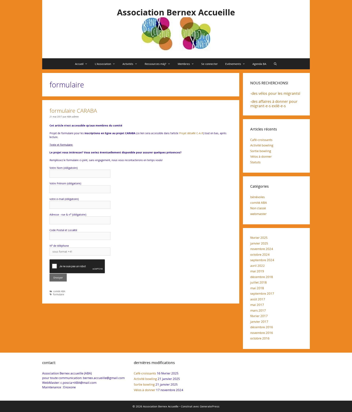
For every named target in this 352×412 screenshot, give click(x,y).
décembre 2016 (261, 327)
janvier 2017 (259, 321)
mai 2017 (257, 305)
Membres (184, 64)
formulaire (58, 294)
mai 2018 (257, 288)
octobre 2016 (260, 338)
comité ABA (59, 291)
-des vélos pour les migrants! (275, 93)
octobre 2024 (260, 254)
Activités (127, 64)
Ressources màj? (155, 64)
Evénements (233, 64)
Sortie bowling (260, 151)
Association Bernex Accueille (176, 12)
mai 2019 (257, 271)
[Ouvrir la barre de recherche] (275, 63)
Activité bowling (261, 145)
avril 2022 (257, 266)
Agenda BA (259, 64)
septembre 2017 (262, 293)
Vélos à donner (261, 156)
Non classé (258, 208)
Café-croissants (261, 140)
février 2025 (259, 238)
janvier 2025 (259, 243)
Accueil (79, 64)
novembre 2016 (261, 333)
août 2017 (257, 299)
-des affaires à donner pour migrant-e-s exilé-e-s (274, 103)
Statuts (255, 162)
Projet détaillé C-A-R (191, 133)
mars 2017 (258, 310)
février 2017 (259, 316)
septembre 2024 (262, 260)
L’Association (103, 64)
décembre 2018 (261, 277)
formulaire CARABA (73, 110)
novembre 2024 (261, 249)
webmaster (258, 214)
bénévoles (257, 197)
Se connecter (209, 64)
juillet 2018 (258, 282)
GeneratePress (209, 406)
